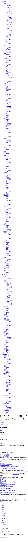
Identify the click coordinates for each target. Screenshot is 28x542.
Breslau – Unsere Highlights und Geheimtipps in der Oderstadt (7, 492)
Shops (6, 181)
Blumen (7, 66)
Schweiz (8, 293)
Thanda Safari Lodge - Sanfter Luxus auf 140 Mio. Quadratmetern (7, 468)
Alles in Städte (4, 1)
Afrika (5, 276)
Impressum (4, 525)
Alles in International (6, 268)
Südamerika (5, 311)
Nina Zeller (1, 429)
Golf (3, 514)
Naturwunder (5, 271)
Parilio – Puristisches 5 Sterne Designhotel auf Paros (6, 464)
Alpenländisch (9, 7)
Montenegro (8, 301)
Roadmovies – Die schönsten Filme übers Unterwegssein (6, 486)
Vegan (8, 29)
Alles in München (6, 154)
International (4, 508)
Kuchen (7, 390)
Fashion (7, 71)
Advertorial (1, 430)
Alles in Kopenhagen (6, 137)
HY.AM (9, 528)
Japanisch (8, 19)
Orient (5, 315)
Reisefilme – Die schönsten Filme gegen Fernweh (5, 488)
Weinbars (8, 32)
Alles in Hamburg (6, 103)
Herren (8, 76)
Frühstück (7, 108)
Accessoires (8, 79)
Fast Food (7, 36)
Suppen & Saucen (8, 382)
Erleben (9, 352)
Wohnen (5, 357)
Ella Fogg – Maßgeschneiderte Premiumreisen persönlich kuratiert (7, 484)
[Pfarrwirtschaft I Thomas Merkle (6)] (4, 453)
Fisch (8, 12)
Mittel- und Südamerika (8, 324)
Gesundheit (7, 87)
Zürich (6, 231)
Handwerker (7, 91)
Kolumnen (5, 405)
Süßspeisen (5, 395)
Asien (5, 280)
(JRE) (16, 474)
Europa (5, 281)
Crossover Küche (9, 11)
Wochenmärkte (7, 42)
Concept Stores (7, 125)
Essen (5, 3)
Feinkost (7, 62)
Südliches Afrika (8, 277)
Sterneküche (8, 25)
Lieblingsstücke (5, 513)
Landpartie (7, 117)
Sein (6, 88)
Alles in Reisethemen (6, 317)
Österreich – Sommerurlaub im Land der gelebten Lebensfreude (7, 490)
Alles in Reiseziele (6, 275)
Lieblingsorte (7, 101)
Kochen (5, 374)
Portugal (8, 302)
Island (8, 285)
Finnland (8, 284)
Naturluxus (5, 340)
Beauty (6, 63)
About (3, 517)
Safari (5, 328)
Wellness (5, 83)
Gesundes (7, 399)
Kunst (5, 53)
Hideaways (5, 344)
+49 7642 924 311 (2, 443)
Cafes (6, 105)
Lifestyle (2, 353)
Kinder (6, 70)
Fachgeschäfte (7, 253)
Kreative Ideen (7, 190)
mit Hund (7, 409)
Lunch (6, 160)
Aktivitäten (7, 210)
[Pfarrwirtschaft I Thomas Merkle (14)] (4, 456)
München (4, 506)
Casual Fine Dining (9, 8)
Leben (6, 406)
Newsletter (4, 519)
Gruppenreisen (6, 332)
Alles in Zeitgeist (6, 404)
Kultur (6, 50)
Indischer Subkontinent (7, 307)
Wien (8, 194)
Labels (6, 80)
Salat (6, 383)
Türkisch (8, 28)
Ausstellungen (7, 54)
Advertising (4, 521)
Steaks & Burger (9, 24)
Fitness (6, 131)
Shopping (5, 58)
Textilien (7, 361)
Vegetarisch (7, 386)
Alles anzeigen (9, 5)
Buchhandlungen (8, 67)
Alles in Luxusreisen (5, 274)
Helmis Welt (7, 245)
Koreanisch (8, 20)
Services (5, 152)
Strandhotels (5, 345)
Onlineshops (7, 403)
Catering (7, 92)
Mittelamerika (6, 310)
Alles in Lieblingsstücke (7, 355)
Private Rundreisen (6, 319)
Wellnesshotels (6, 349)
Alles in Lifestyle (5, 354)
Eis (6, 113)
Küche (6, 362)
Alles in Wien (6, 195)
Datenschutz (4, 524)
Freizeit (5, 45)
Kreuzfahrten (5, 331)
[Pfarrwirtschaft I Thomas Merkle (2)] (4, 454)
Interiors (7, 59)
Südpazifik (5, 314)
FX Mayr (7, 336)
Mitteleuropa (7, 289)
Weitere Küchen (9, 33)
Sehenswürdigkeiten (8, 49)
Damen (8, 75)
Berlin (5, 2)
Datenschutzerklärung (2, 500)
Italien (8, 298)
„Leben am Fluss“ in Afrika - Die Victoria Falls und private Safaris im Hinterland (9, 466)
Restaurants (7, 139)
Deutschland (8, 290)
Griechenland (8, 297)
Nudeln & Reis (7, 379)
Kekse (6, 391)
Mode (5, 220)
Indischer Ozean (6, 306)
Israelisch (8, 16)
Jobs (3, 522)
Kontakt (4, 518)
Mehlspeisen (7, 396)
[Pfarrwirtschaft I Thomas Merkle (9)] (4, 455)
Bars (6, 37)
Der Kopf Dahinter (6, 410)
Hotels (6, 46)
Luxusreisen (2, 273)
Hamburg (4, 505)
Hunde (5, 370)
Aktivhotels (5, 348)
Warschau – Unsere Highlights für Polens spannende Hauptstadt (7, 482)
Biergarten (7, 41)
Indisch (8, 15)
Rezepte (6, 373)
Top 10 (5, 96)
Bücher (5, 365)
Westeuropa (7, 294)
